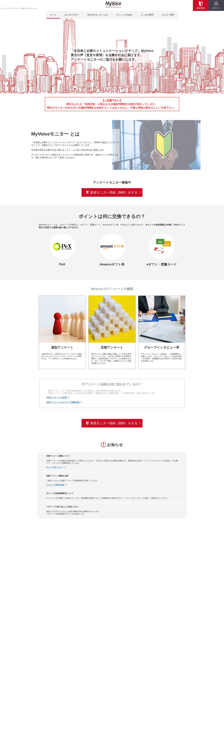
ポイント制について (54, 467)
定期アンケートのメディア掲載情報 (62, 402)
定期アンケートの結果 (56, 397)
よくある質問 (147, 15)
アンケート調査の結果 (55, 485)
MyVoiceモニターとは (97, 15)
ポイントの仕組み (124, 15)
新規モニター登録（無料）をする (114, 192)
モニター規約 (168, 15)
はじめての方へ (72, 15)
